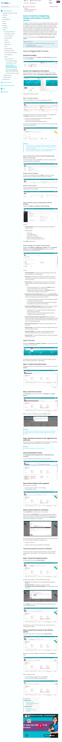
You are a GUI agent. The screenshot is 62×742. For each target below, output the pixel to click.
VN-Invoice (28, 708)
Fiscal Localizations (9, 58)
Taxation (6, 40)
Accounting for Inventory (9, 50)
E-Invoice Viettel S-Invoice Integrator (34, 46)
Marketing (5, 25)
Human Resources (6, 79)
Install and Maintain (7, 82)
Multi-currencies (8, 44)
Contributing (5, 91)
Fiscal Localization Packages (11, 60)
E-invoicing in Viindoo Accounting (12, 73)
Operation (5, 17)
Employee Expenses (8, 75)
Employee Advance (7, 77)
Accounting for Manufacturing (11, 52)
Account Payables (8, 38)
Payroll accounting (8, 48)
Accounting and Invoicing (9, 31)
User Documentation (7, 10)
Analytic (6, 56)
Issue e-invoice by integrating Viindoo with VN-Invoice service (12, 70)
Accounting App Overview (10, 33)
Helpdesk (33, 3)
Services (4, 21)
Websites (4, 23)
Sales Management (6, 19)
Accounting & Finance (31, 45)
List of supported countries (11, 63)
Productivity (5, 15)
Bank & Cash (7, 42)
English (50, 2)
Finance (4, 29)
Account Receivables (9, 35)
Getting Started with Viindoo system (10, 13)
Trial (58, 1)
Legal (4, 88)
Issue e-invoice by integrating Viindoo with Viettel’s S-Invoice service (11, 66)
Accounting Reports (9, 54)
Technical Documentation (8, 85)
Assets (6, 46)
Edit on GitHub (54, 6)
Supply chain (5, 27)
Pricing (26, 3)
